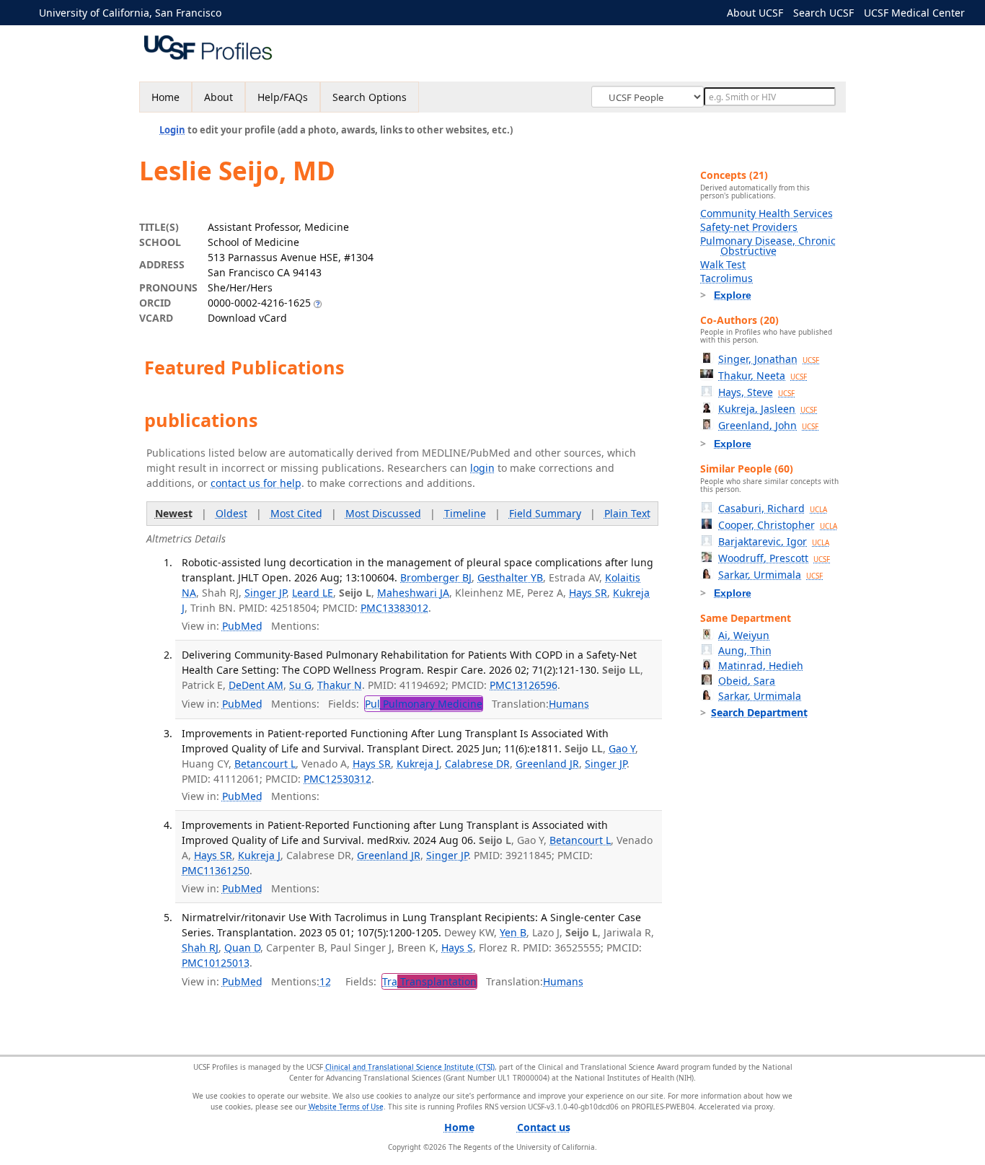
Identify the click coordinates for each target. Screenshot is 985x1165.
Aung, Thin (745, 650)
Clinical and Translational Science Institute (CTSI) (410, 1067)
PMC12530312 (337, 779)
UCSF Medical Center (914, 12)
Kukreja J (418, 763)
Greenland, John (768, 425)
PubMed (242, 626)
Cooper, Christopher (777, 525)
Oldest (231, 513)
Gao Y (622, 748)
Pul (423, 704)
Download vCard (247, 318)
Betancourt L (265, 763)
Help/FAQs (282, 97)
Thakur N (339, 685)
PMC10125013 (215, 963)
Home (165, 97)
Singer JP (265, 592)
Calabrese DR (477, 763)
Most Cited (296, 513)
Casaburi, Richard (772, 508)
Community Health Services (766, 213)
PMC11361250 (215, 870)
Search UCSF (823, 12)
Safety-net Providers (749, 227)
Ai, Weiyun (743, 635)
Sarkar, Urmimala (770, 574)
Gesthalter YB (510, 577)
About (218, 97)
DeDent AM (256, 685)
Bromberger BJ (436, 577)
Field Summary (545, 513)
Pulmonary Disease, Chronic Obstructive (768, 246)
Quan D (242, 947)
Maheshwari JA (413, 592)
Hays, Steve (756, 392)
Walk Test (723, 264)
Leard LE (312, 592)
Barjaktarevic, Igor (773, 541)
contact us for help (256, 483)
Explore (732, 295)
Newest (174, 513)
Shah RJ (200, 947)
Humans (569, 704)
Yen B (513, 932)
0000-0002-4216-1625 (259, 302)
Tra (429, 981)
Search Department (759, 712)
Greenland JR (547, 763)
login (482, 468)
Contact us (543, 1127)
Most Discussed (383, 513)
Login (172, 129)
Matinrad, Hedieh (760, 665)
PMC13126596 (523, 685)
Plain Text (627, 513)
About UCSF (755, 12)
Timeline (465, 513)
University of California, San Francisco (130, 12)
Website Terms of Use (346, 1107)
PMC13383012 (394, 608)
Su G (300, 685)
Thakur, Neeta (762, 375)
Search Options (369, 97)
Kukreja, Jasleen (767, 409)
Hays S (457, 947)
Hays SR (588, 592)
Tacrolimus (726, 278)
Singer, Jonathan (768, 359)
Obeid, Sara (746, 680)
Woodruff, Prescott (774, 558)
